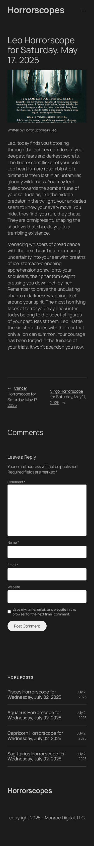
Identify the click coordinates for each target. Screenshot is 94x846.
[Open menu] (83, 10)
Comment (16, 482)
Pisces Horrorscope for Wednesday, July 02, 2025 (34, 694)
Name (13, 542)
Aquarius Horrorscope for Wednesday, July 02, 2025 (34, 715)
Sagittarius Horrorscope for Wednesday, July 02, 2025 (36, 756)
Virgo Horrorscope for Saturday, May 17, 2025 (68, 396)
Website (14, 586)
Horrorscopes (36, 10)
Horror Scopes (35, 130)
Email (13, 564)
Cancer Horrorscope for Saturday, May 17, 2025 (23, 396)
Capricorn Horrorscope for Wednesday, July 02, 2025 (35, 735)
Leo (53, 130)
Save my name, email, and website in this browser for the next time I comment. (44, 612)
